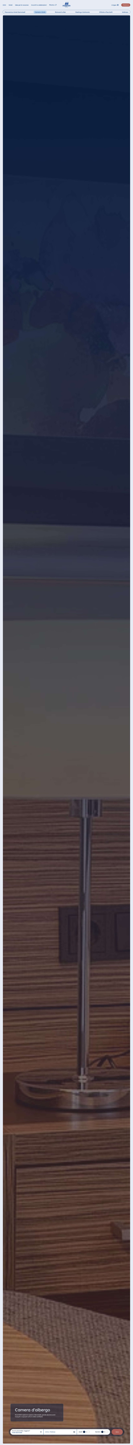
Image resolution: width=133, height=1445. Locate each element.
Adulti (80, 1432)
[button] (112, 1441)
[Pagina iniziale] (66, 4)
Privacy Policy (99, 1442)
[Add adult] (84, 1432)
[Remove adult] (88, 1432)
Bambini (98, 1432)
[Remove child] (107, 1432)
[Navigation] (4, 5)
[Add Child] (102, 1432)
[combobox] (27, 1432)
